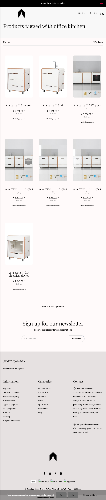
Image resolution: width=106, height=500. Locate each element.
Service (81, 13)
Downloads (43, 408)
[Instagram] (50, 473)
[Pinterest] (55, 473)
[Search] (95, 13)
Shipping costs (21, 119)
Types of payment (11, 404)
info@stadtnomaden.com (88, 424)
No (73, 495)
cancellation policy (11, 396)
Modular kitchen (45, 388)
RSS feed (77, 489)
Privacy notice (9, 400)
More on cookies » (90, 495)
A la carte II (43, 392)
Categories (45, 381)
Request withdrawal (11, 420)
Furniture (42, 396)
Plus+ (70, 489)
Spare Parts (43, 404)
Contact (6, 412)
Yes (61, 495)
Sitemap (6, 416)
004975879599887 (85, 388)
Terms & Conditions (11, 392)
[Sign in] (90, 13)
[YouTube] (61, 473)
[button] (5, 12)
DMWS (63, 489)
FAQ (40, 412)
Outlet (40, 400)
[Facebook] (44, 473)
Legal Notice (8, 388)
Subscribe (76, 339)
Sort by (6, 42)
